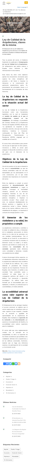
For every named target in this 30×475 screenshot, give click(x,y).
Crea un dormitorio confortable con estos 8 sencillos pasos (19, 409)
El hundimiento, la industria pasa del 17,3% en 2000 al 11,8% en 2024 (19, 420)
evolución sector (11, 384)
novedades (9, 390)
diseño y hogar (10, 379)
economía (9, 382)
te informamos (10, 393)
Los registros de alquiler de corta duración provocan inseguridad (19, 431)
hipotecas (9, 387)
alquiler (8, 376)
